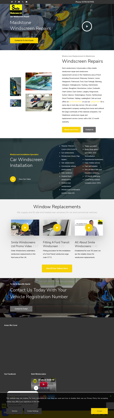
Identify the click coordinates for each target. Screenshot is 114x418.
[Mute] (48, 388)
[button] (91, 10)
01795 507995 (75, 101)
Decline (14, 411)
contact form (95, 101)
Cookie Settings (32, 411)
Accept (99, 411)
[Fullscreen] (51, 388)
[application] (43, 384)
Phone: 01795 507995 (85, 2)
